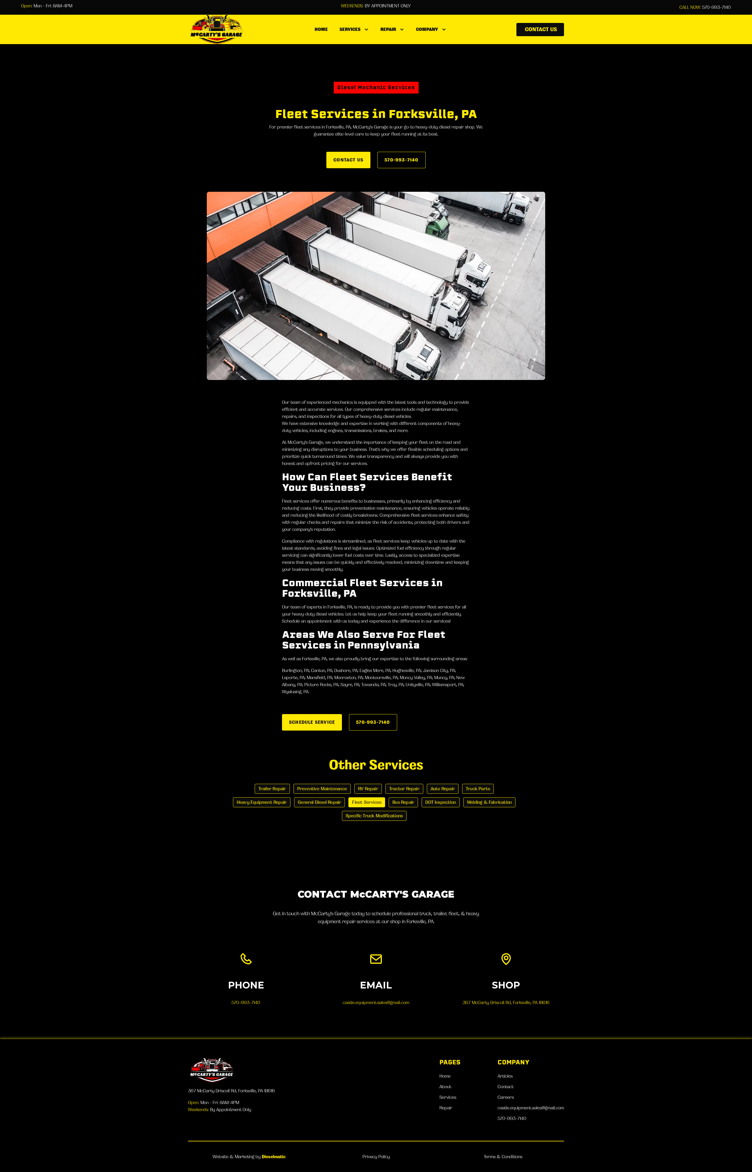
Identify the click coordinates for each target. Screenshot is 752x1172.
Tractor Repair (404, 788)
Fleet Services (366, 802)
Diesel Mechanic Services (376, 87)
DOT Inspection (440, 802)
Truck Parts (478, 788)
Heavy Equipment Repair (262, 802)
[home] (216, 29)
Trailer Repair (272, 788)
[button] (354, 29)
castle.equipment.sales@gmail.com (376, 1002)
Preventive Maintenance (322, 788)
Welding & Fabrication (489, 802)
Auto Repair (443, 788)
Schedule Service (312, 722)
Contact (505, 1086)
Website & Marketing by (249, 1156)
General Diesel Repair (319, 802)
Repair (445, 1107)
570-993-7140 (705, 7)
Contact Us (541, 29)
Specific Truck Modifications (374, 815)
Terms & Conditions (503, 1156)
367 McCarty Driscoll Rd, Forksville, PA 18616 (506, 1002)
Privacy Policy (376, 1156)
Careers (506, 1097)
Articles (505, 1075)
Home (321, 29)
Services (447, 1097)
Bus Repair (403, 802)
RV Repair (368, 788)
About (445, 1086)
